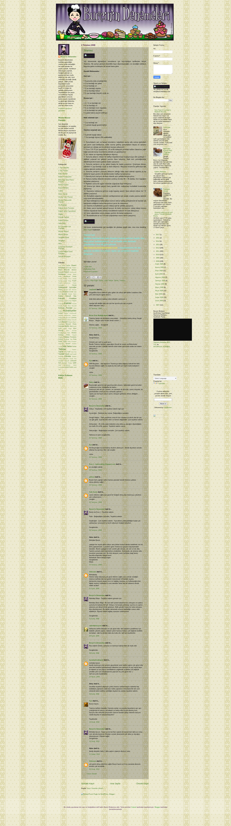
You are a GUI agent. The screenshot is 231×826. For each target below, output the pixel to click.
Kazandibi (61, 303)
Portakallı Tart (68, 339)
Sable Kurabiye (71, 341)
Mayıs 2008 (159, 287)
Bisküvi (74, 270)
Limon (60, 313)
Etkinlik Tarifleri (63, 217)
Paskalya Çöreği (166, 190)
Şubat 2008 (159, 297)
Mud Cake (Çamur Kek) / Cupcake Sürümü (167, 151)
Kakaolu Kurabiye (67, 298)
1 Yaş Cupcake (63, 167)
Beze (60, 270)
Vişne (67, 354)
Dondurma (61, 274)
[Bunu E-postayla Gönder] (91, 277)
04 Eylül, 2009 (94, 694)
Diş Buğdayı (62, 205)
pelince (92, 477)
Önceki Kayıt (142, 783)
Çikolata (67, 356)
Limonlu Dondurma (64, 315)
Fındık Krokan (62, 278)
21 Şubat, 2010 (94, 754)
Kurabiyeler (69, 310)
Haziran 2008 (160, 284)
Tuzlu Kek (74, 352)
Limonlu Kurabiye (66, 319)
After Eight (88, 230)
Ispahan (64, 294)
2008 (158, 261)
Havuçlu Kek (67, 289)
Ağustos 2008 (160, 277)
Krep (75, 308)
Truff (68, 352)
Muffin (67, 326)
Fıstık (74, 281)
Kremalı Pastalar (65, 308)
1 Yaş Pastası (63, 170)
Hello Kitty (62, 223)
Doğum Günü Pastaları (66, 208)
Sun (90, 701)
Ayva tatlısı (61, 265)
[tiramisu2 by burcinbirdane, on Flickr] (89, 56)
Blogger (157, 807)
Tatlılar (116, 280)
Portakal (66, 337)
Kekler (68, 303)
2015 (158, 238)
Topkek (60, 352)
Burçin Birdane (63, 188)
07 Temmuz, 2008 (95, 565)
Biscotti (67, 270)
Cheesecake (72, 272)
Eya (90, 361)
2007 (158, 305)
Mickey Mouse (63, 231)
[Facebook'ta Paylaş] (98, 277)
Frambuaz (67, 276)
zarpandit (92, 289)
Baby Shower (63, 174)
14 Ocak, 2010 (94, 741)
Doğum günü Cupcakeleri (67, 211)
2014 (158, 241)
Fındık (74, 276)
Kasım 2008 (159, 267)
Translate (161, 383)
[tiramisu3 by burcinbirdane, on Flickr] (89, 221)
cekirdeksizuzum (95, 626)
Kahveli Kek (71, 296)
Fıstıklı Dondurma (64, 283)
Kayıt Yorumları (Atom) (95, 788)
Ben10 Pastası (63, 185)
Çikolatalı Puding (67, 363)
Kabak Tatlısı (72, 294)
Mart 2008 (159, 294)
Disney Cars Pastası (65, 197)
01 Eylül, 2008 (94, 588)
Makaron (65, 322)
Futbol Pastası (63, 220)
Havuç (60, 289)
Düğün (60, 214)
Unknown (92, 572)
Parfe (68, 332)
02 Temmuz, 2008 (95, 308)
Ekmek (69, 274)
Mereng (70, 322)
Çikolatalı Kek (90, 269)
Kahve (101, 280)
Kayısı (74, 300)
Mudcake (61, 326)
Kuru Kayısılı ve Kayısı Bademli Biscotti (163, 111)
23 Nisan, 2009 (94, 677)
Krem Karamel (72, 305)
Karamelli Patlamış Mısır (65, 300)
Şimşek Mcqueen (64, 256)
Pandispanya (62, 332)
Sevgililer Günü (63, 237)
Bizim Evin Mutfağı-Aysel (98, 315)
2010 (158, 254)
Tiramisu (88, 50)
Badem (73, 265)
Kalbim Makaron (160, 172)
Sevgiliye (61, 241)
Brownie (61, 272)
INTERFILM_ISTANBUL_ (162, 347)
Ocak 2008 (159, 301)
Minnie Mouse (63, 234)
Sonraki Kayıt (87, 783)
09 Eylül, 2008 (94, 636)
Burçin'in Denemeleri (97, 406)
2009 (158, 258)
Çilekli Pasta (69, 367)
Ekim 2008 (159, 271)
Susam (68, 343)
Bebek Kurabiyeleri (64, 177)
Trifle (65, 352)
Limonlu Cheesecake (70, 313)
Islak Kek (88, 267)
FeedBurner (168, 407)
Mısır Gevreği (71, 330)
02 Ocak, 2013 (94, 769)
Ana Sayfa (115, 783)
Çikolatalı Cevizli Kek (69, 358)
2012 (158, 248)
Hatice (91, 382)
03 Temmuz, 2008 (95, 470)
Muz (71, 326)
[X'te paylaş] (96, 277)
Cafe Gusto (93, 492)
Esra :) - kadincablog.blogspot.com (102, 464)
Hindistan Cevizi (67, 291)
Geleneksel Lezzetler (67, 287)
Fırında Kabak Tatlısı (64, 281)
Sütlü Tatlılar (108, 280)
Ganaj (74, 285)
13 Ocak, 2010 (94, 722)
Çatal (71, 354)
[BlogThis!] (93, 277)
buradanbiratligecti (96, 660)
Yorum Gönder (92, 774)
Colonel (133, 807)
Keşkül (65, 305)
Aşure (68, 265)
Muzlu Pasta (67, 328)
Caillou (60, 191)
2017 (158, 234)
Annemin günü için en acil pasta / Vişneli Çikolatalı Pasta (163, 214)
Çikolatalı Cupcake (63, 360)
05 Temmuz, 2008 (95, 530)
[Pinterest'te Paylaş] (100, 277)
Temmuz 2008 (160, 281)
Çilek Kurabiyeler (64, 365)
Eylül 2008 (159, 274)
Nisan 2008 (159, 291)
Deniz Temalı (62, 194)
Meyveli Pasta (71, 324)
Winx (60, 244)
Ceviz (66, 272)
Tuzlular (61, 354)
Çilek (74, 363)
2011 (158, 251)
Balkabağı (61, 267)
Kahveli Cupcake (91, 271)
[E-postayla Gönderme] (87, 277)
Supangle (61, 343)
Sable (65, 341)
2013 (158, 244)
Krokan (60, 311)
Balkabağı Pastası (71, 267)
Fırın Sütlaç (72, 278)
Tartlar (74, 346)
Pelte (68, 335)
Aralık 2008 (159, 264)
